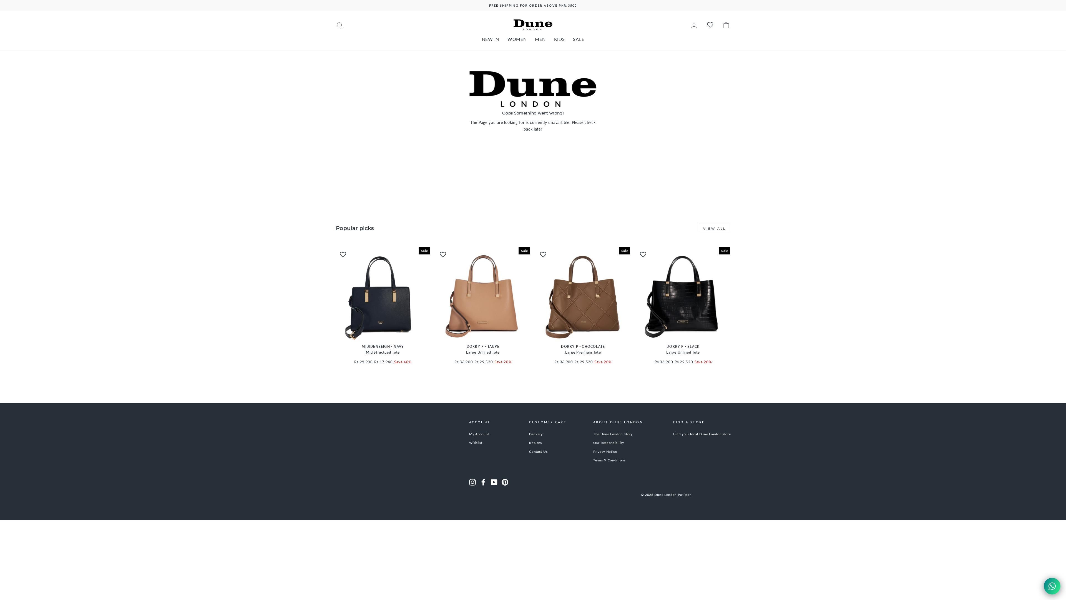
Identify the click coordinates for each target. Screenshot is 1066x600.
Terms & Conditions (609, 460)
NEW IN (490, 39)
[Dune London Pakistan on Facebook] (483, 482)
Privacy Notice (605, 451)
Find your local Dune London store (702, 434)
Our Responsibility (608, 443)
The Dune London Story (613, 434)
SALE (578, 39)
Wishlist (475, 443)
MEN (540, 39)
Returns (535, 443)
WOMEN (517, 39)
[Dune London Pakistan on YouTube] (494, 482)
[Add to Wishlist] (342, 254)
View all (714, 228)
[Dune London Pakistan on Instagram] (472, 482)
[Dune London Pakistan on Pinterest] (505, 482)
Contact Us (538, 451)
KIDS (559, 39)
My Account (479, 434)
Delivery (536, 434)
